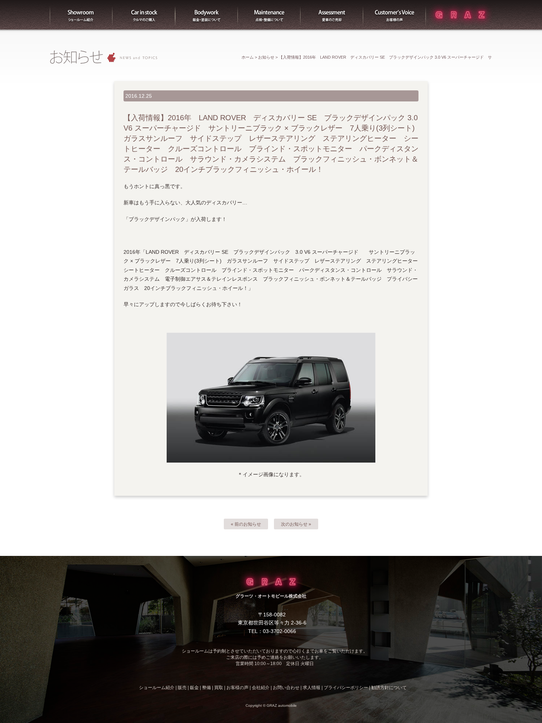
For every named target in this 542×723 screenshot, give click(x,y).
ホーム (248, 57)
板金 (206, 15)
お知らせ (266, 57)
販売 (143, 15)
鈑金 (194, 687)
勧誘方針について (389, 687)
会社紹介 (261, 687)
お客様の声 (394, 15)
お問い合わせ (286, 687)
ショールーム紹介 (81, 15)
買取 (331, 15)
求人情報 (311, 687)
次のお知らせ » (296, 524)
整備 (269, 15)
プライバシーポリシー (346, 687)
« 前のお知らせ (246, 524)
